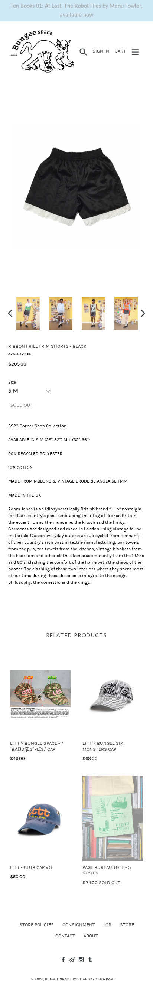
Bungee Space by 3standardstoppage (80, 979)
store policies (36, 924)
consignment (78, 924)
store (127, 924)
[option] (28, 313)
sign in (101, 51)
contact (65, 936)
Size (12, 382)
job (107, 924)
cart (121, 51)
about (91, 936)
